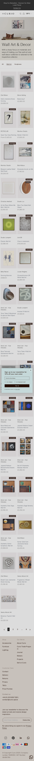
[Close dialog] (31, 370)
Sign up (17, 385)
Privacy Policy (17, 389)
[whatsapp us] (31, 757)
